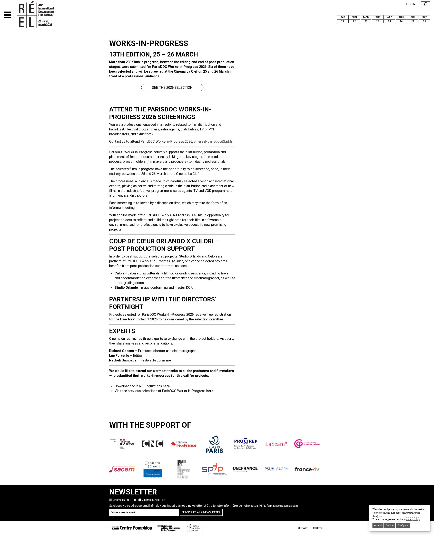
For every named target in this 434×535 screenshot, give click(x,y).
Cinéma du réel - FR (124, 499)
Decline (390, 525)
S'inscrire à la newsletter (201, 512)
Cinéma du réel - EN (153, 499)
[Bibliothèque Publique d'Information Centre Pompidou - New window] (168, 528)
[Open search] (425, 4)
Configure (403, 525)
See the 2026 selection (172, 87)
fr (407, 4)
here (209, 391)
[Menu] (7, 15)
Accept (378, 525)
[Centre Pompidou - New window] (132, 528)
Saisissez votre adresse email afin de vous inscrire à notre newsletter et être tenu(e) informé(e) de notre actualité (204, 505)
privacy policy (413, 519)
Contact (303, 528)
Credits (317, 528)
